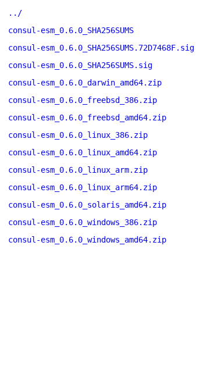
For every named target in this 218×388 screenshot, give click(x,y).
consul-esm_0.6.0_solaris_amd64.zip (87, 204)
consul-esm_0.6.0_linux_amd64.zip (82, 152)
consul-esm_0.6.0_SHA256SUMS (71, 30)
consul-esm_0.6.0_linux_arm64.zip (82, 187)
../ (15, 12)
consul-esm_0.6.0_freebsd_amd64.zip (87, 117)
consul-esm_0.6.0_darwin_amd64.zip (85, 82)
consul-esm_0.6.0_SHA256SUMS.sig (80, 65)
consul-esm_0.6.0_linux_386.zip (78, 135)
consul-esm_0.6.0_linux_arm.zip (78, 170)
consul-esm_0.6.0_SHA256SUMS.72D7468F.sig (101, 47)
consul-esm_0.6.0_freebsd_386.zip (82, 100)
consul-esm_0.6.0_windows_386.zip (82, 222)
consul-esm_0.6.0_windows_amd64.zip (87, 239)
